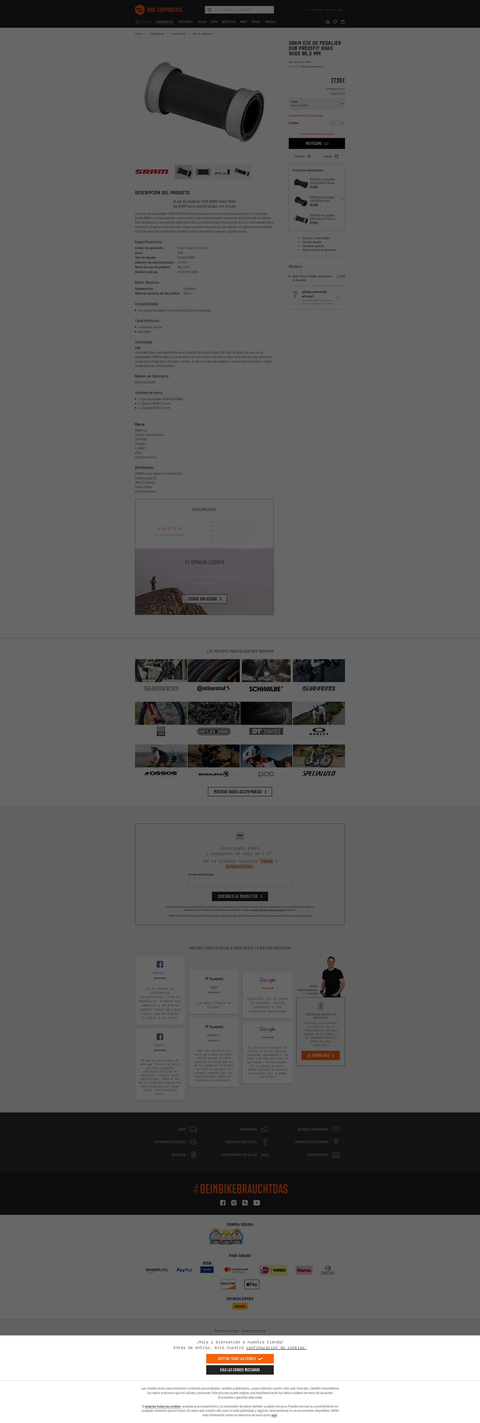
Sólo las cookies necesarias (240, 1369)
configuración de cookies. (276, 1347)
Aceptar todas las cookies (237, 1358)
